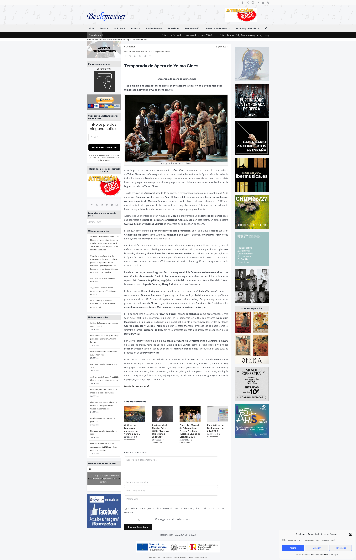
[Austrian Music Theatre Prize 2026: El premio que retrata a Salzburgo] (162, 407)
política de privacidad (100, 157)
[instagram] (253, 2)
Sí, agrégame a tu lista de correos (172, 519)
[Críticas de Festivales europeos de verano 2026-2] (134, 407)
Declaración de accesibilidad (197, 557)
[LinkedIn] (101, 204)
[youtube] (258, 2)
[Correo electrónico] (116, 204)
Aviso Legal (333, 554)
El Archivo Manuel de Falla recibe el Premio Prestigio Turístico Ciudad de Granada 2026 (103, 405)
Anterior (130, 46)
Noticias (166, 51)
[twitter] (248, 2)
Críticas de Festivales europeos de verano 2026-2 (151, 35)
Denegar (317, 548)
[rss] (268, 2)
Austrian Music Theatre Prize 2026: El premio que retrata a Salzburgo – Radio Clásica (104, 239)
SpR (129, 51)
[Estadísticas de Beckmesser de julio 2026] (217, 407)
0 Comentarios (130, 438)
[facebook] (243, 2)
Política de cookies (303, 554)
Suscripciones (104, 68)
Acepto (293, 548)
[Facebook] (91, 204)
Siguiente (221, 46)
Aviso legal (152, 557)
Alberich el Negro (97, 300)
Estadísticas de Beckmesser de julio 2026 (215, 428)
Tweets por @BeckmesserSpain (104, 478)
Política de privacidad (319, 554)
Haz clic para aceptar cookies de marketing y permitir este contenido (104, 478)
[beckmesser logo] (107, 10)
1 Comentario (158, 441)
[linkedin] (263, 2)
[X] (96, 204)
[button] (350, 534)
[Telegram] (111, 204)
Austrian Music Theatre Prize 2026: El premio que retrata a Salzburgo (104, 246)
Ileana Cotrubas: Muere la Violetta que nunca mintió (103, 291)
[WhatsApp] (106, 204)
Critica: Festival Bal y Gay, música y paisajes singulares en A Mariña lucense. (223, 35)
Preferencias (340, 548)
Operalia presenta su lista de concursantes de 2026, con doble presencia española (104, 268)
